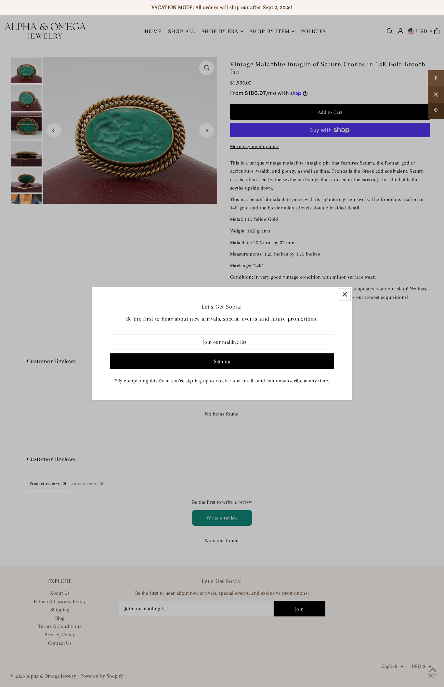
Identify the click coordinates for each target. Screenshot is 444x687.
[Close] (344, 294)
